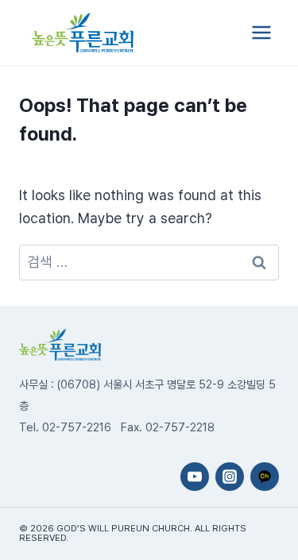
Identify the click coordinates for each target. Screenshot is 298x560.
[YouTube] (194, 476)
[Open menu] (261, 32)
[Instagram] (229, 476)
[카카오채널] (264, 476)
